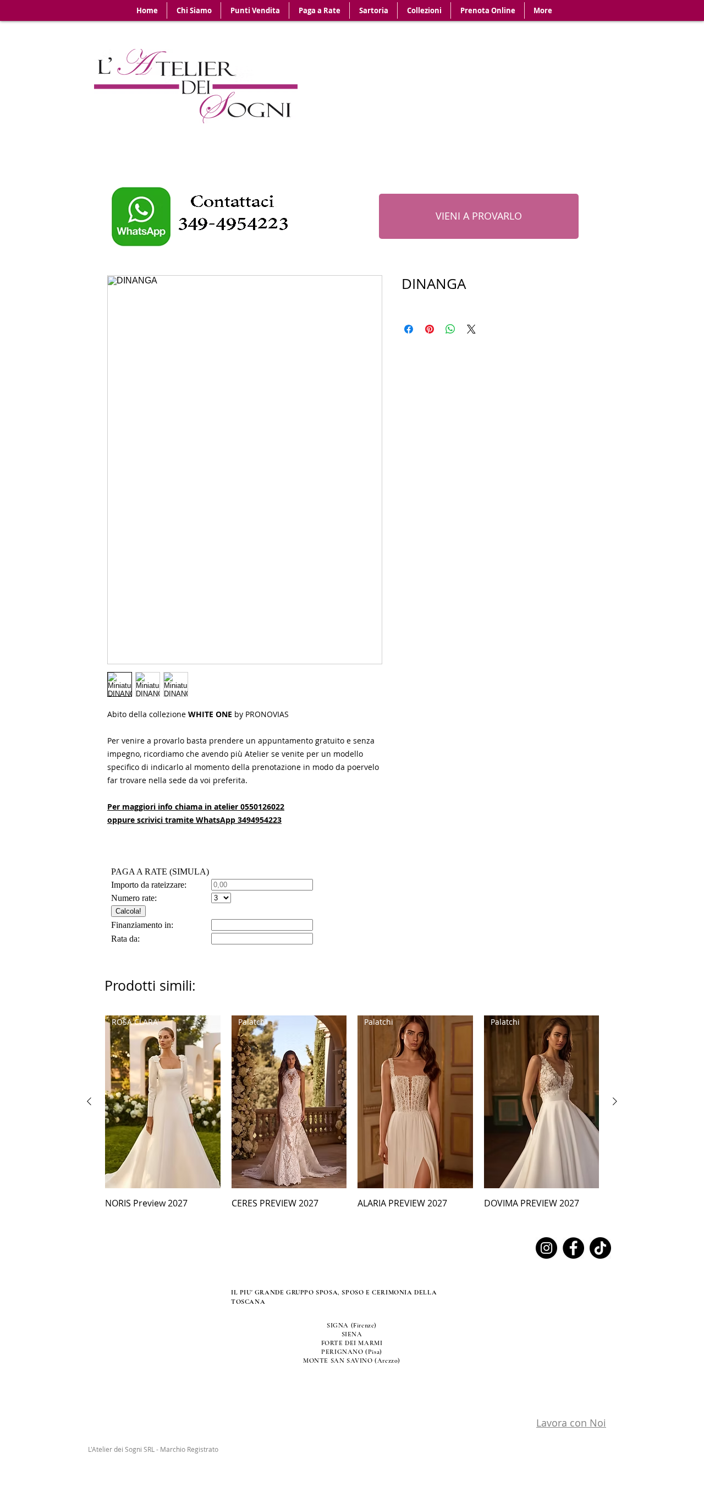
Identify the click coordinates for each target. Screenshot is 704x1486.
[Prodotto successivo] (615, 1101)
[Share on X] (471, 329)
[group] (352, 1112)
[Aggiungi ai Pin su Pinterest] (429, 329)
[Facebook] (573, 1248)
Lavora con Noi (571, 1422)
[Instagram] (546, 1248)
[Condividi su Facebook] (408, 329)
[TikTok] (600, 1248)
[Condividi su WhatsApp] (450, 329)
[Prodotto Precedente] (89, 1101)
